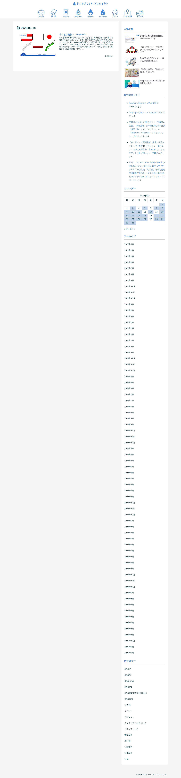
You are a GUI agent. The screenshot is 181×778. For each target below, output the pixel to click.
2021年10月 (129, 587)
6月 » (132, 229)
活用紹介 (128, 753)
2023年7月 (129, 461)
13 (150, 212)
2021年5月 (129, 617)
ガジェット (129, 717)
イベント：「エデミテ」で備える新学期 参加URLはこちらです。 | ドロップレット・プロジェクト (147, 149)
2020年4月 (129, 653)
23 (127, 219)
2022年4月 (129, 551)
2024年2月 (129, 418)
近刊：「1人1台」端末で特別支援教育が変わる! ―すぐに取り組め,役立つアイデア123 (147, 166)
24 (133, 219)
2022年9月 (129, 521)
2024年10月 (129, 370)
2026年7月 (129, 244)
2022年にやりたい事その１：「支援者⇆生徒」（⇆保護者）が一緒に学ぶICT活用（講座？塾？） (147, 125)
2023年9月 (129, 448)
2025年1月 (129, 352)
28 (156, 219)
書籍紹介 (128, 735)
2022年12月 (129, 503)
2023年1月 (129, 497)
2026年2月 (129, 274)
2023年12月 (129, 430)
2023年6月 (129, 467)
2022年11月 (129, 509)
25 (139, 219)
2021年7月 (129, 605)
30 (127, 223)
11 (139, 212)
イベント (128, 711)
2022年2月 (129, 563)
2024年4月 (129, 406)
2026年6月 (129, 250)
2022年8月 (129, 527)
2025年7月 (129, 316)
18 (139, 215)
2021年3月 (129, 629)
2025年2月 (129, 346)
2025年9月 (129, 304)
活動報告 (128, 747)
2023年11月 (129, 437)
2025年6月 (129, 322)
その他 (127, 705)
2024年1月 (129, 424)
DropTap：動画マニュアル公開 (142, 103)
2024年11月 (129, 364)
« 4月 (126, 229)
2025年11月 (129, 292)
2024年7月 (129, 388)
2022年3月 (129, 557)
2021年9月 (129, 593)
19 (145, 215)
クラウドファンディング (135, 723)
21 (156, 215)
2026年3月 (129, 268)
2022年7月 (129, 533)
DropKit (127, 675)
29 (162, 219)
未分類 (127, 741)
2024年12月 (129, 358)
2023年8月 (129, 454)
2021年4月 (129, 623)
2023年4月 (129, 478)
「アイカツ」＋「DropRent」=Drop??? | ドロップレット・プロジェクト (146, 132)
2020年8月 (129, 647)
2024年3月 (129, 413)
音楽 (126, 759)
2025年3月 (129, 340)
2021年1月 (129, 635)
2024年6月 (129, 394)
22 (162, 215)
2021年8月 (129, 599)
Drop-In (127, 669)
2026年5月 (129, 256)
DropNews (129, 681)
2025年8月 (129, 310)
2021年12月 (129, 575)
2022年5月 (129, 545)
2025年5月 (129, 328)
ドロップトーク (131, 729)
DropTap (128, 687)
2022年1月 (129, 569)
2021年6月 (129, 611)
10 (133, 212)
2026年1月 (129, 280)
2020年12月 (129, 641)
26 (145, 219)
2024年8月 (129, 382)
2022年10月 (129, 515)
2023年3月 (129, 485)
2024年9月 (129, 376)
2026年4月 (129, 262)
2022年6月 (129, 539)
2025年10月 (129, 298)
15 (162, 212)
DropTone (128, 699)
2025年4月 (129, 334)
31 (133, 223)
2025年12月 (129, 286)
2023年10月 (129, 443)
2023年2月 (129, 491)
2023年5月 (129, 473)
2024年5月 (129, 400)
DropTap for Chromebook (135, 693)
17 (133, 215)
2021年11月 (129, 581)
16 (127, 215)
